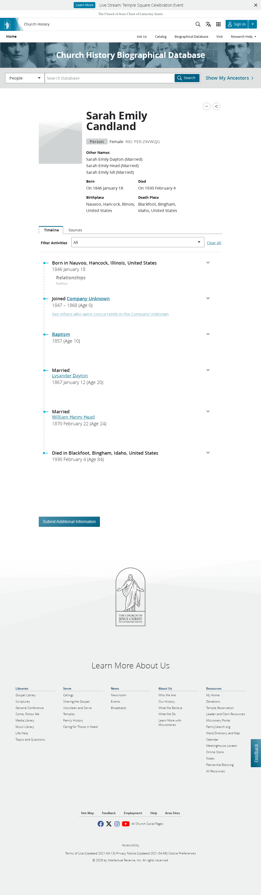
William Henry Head (73, 417)
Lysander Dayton (70, 375)
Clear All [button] (214, 242)
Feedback (256, 753)
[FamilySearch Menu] (207, 106)
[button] (132, 267)
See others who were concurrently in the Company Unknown (110, 314)
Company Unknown (88, 298)
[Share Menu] (216, 106)
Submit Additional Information (69, 521)
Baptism (61, 334)
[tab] (51, 230)
